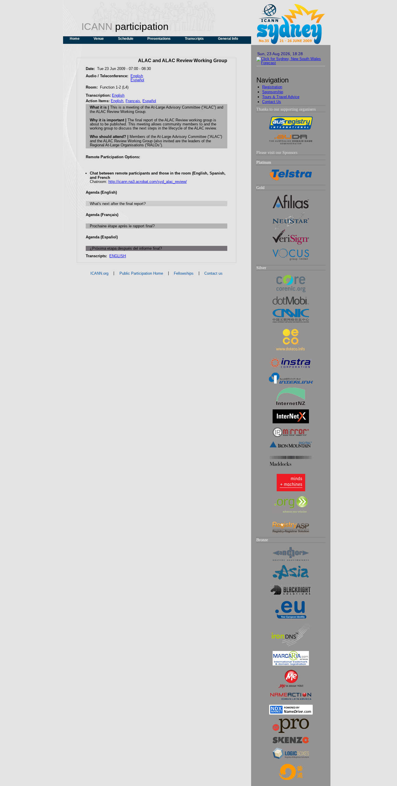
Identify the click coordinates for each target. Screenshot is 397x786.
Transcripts (194, 39)
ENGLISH (117, 256)
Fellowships (184, 273)
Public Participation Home (141, 273)
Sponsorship (272, 92)
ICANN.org (99, 273)
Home (75, 39)
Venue (99, 39)
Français (133, 101)
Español (137, 80)
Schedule (125, 39)
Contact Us (271, 102)
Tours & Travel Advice (280, 97)
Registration (272, 87)
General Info (228, 39)
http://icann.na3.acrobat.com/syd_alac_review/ (147, 181)
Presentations (159, 39)
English (136, 76)
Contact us (213, 273)
